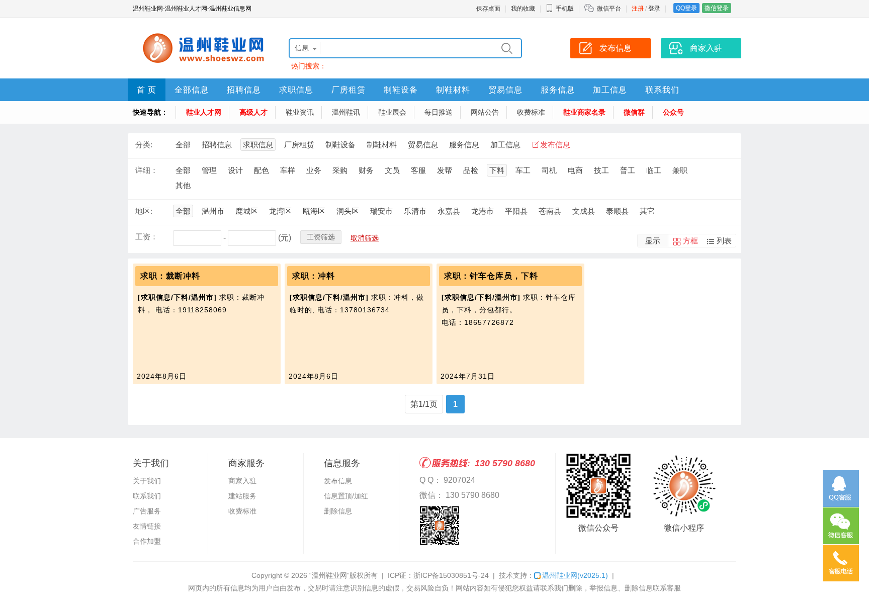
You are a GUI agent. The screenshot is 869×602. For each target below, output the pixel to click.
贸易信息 (505, 89)
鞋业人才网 (203, 112)
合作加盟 (147, 541)
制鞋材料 (453, 89)
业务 (313, 170)
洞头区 (347, 211)
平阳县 (516, 211)
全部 (183, 144)
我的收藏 (523, 8)
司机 (549, 170)
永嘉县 (449, 211)
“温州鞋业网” (329, 575)
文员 (392, 170)
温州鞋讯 (346, 112)
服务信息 (558, 89)
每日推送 (438, 112)
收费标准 (531, 112)
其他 (183, 185)
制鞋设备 (401, 89)
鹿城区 (246, 211)
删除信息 (338, 511)
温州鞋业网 (575, 575)
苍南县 (550, 211)
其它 (647, 211)
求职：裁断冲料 (170, 276)
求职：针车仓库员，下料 (491, 276)
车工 (523, 170)
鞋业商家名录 (584, 112)
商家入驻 (242, 481)
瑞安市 (381, 211)
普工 (627, 170)
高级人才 (253, 112)
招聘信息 (244, 89)
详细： (146, 170)
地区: (143, 211)
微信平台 (609, 8)
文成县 (583, 211)
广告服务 (147, 511)
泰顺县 (617, 211)
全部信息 (192, 89)
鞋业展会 (392, 112)
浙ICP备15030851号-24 (451, 575)
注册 (638, 8)
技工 (601, 170)
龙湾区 (280, 211)
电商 (575, 170)
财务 (366, 170)
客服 (418, 170)
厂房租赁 (348, 89)
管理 (209, 170)
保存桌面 (488, 8)
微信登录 (717, 8)
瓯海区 (314, 211)
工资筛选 (321, 237)
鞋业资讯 (300, 112)
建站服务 (242, 496)
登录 (654, 8)
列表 (724, 240)
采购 (339, 170)
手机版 (565, 8)
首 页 (146, 89)
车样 (287, 170)
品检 (470, 170)
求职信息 (296, 89)
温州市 (213, 211)
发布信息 (555, 144)
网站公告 (485, 112)
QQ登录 (686, 8)
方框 (690, 240)
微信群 (634, 112)
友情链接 (147, 526)
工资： (146, 236)
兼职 (679, 170)
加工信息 (610, 89)
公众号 (673, 112)
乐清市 (415, 211)
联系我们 (662, 89)
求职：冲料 (313, 276)
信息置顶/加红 (346, 496)
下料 (496, 170)
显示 (652, 240)
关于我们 (147, 481)
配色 (261, 170)
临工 (653, 170)
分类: (143, 144)
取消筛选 (365, 238)
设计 (235, 170)
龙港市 (482, 211)
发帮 (444, 170)
